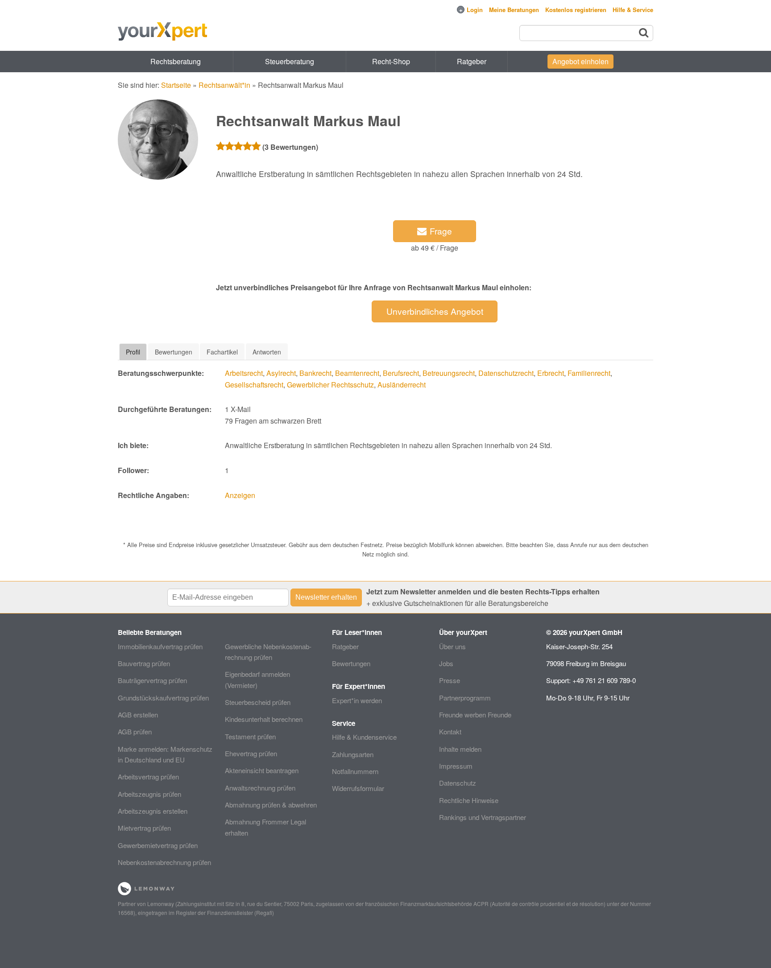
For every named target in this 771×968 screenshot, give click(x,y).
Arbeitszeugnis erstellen (152, 811)
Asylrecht (281, 373)
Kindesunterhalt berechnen (264, 719)
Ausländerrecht (401, 384)
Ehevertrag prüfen (251, 753)
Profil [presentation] (133, 351)
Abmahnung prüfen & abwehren (271, 804)
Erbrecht (550, 373)
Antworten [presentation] (267, 351)
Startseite (176, 85)
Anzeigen (240, 495)
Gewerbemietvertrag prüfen (158, 845)
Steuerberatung (289, 61)
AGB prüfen (135, 731)
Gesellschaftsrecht (254, 384)
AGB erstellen (138, 714)
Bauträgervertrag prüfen (152, 680)
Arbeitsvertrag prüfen (148, 776)
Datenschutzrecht (506, 373)
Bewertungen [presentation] (173, 351)
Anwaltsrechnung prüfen (260, 787)
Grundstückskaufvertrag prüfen (163, 697)
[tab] (133, 351)
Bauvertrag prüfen (144, 663)
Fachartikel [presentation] (222, 351)
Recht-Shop (391, 61)
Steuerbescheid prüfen (257, 702)
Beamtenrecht (357, 373)
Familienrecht (589, 373)
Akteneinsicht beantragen (261, 770)
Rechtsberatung (175, 61)
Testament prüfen (250, 736)
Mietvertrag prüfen (144, 827)
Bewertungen (351, 663)
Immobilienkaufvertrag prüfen (160, 646)
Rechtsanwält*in (224, 85)
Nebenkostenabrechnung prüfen (164, 862)
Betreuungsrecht (449, 373)
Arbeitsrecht (244, 373)
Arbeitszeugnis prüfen (149, 794)
